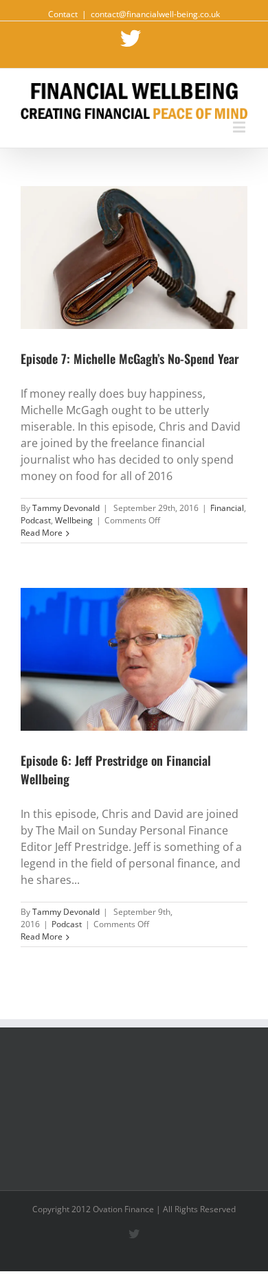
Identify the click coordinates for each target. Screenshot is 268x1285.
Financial (227, 508)
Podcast (36, 520)
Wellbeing (74, 520)
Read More (42, 532)
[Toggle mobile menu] (240, 127)
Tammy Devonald (66, 508)
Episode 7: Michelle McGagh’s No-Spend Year (130, 358)
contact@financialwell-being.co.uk (155, 14)
